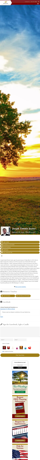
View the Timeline (6, 295)
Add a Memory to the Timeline (8, 244)
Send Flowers (5, 249)
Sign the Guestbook (7, 247)
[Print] (2, 256)
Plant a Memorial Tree (7, 252)
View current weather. (20, 286)
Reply (1, 316)
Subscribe (20, 367)
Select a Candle (5, 343)
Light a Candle (6, 242)
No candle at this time (8, 351)
